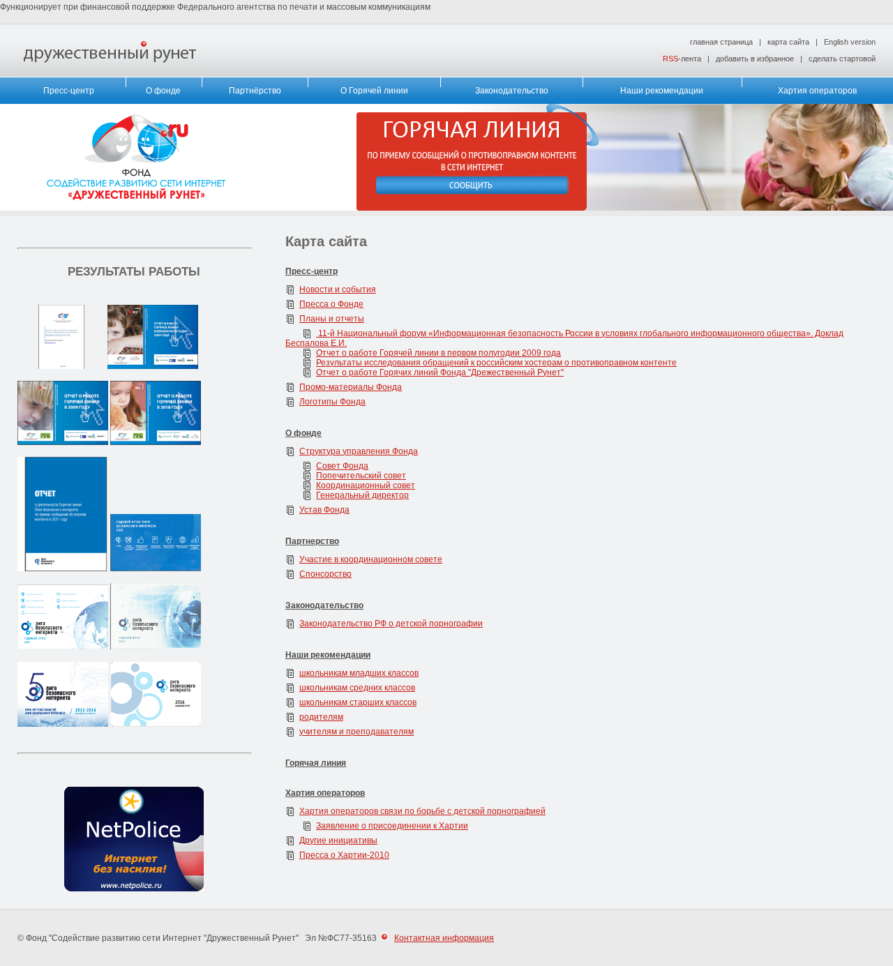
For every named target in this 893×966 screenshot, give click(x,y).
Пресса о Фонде (331, 304)
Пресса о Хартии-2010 (344, 855)
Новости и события (337, 289)
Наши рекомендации (661, 91)
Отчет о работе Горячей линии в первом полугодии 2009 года (438, 353)
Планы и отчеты (331, 319)
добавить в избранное (755, 58)
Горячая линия (315, 763)
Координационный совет (365, 485)
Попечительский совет (361, 476)
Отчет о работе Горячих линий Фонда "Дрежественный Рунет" (440, 372)
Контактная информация (444, 938)
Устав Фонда (324, 510)
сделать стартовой (842, 58)
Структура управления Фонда (358, 451)
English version (850, 42)
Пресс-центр (68, 91)
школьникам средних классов (357, 688)
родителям (321, 717)
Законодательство (511, 91)
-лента (682, 58)
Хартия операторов (817, 91)
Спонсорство (325, 574)
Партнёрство (255, 91)
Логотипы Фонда (332, 402)
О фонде (163, 91)
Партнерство (312, 541)
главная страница (721, 42)
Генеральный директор (362, 495)
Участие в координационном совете (370, 559)
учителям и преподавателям (356, 732)
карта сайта (788, 42)
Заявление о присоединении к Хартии (392, 826)
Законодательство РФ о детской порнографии (391, 623)
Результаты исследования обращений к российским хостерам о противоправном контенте (496, 363)
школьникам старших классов (358, 702)
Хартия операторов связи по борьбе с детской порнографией (422, 811)
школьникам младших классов (359, 673)
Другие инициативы (338, 840)
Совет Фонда (342, 466)
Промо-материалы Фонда (350, 387)
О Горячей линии (374, 91)
